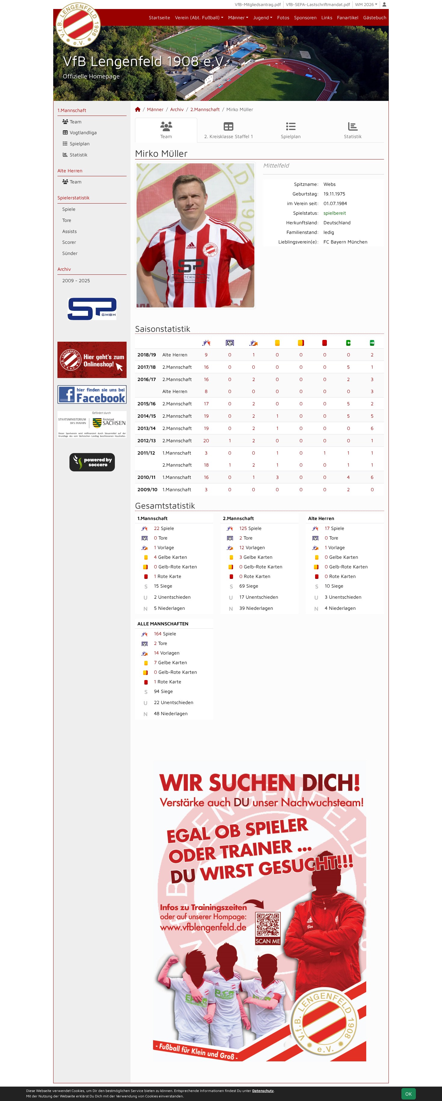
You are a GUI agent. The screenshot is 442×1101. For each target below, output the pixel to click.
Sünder (70, 253)
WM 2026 (364, 4)
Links (326, 17)
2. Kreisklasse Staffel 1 (228, 136)
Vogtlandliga (82, 132)
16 (206, 367)
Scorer (69, 242)
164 (157, 633)
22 (156, 528)
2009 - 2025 (76, 280)
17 (206, 403)
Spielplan (79, 143)
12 (241, 547)
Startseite (159, 17)
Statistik (77, 154)
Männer (236, 17)
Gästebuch (374, 17)
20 (206, 440)
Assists (69, 231)
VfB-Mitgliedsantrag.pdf (258, 4)
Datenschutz (263, 1090)
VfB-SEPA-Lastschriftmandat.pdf (318, 4)
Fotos (283, 17)
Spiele (68, 209)
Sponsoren (305, 17)
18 (206, 464)
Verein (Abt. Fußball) (197, 17)
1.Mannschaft (71, 110)
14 (156, 652)
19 (206, 416)
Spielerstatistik (73, 197)
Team (74, 121)
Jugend (261, 17)
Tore (66, 220)
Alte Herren (69, 170)
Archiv (64, 269)
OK (408, 1093)
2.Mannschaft (205, 109)
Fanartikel (347, 17)
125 (243, 528)
